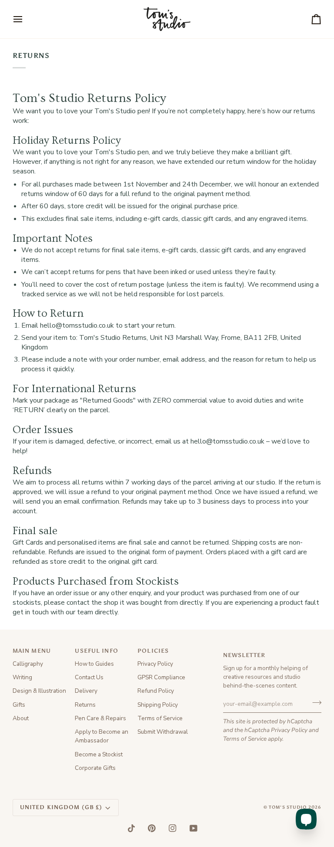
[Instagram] (173, 828)
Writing (22, 677)
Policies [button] (153, 650)
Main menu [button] (32, 650)
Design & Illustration (39, 691)
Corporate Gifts (95, 768)
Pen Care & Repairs (100, 718)
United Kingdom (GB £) (61, 807)
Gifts (19, 705)
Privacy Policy (289, 730)
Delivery (86, 691)
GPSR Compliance (161, 677)
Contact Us (89, 677)
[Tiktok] (131, 828)
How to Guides (94, 664)
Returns (85, 705)
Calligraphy (28, 664)
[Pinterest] (152, 828)
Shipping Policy (157, 705)
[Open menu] (26, 19)
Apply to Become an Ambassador (101, 736)
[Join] (314, 703)
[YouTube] (193, 828)
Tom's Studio (288, 807)
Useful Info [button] (96, 650)
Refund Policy (155, 691)
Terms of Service (245, 739)
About (21, 718)
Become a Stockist (99, 754)
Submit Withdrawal (162, 732)
